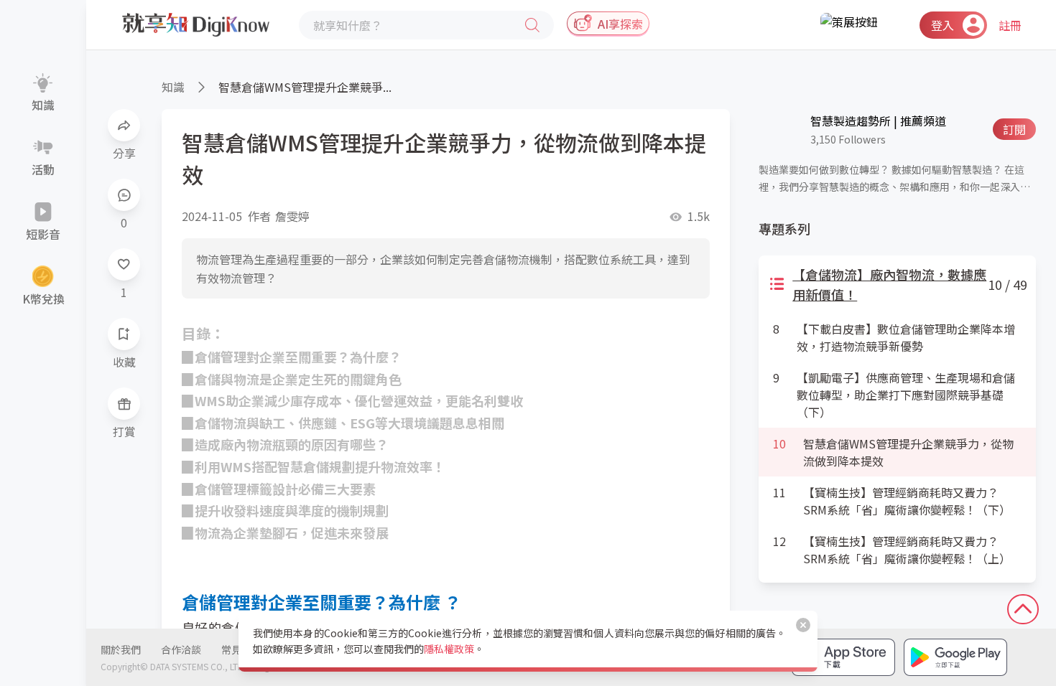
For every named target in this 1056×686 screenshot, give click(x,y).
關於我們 (121, 649)
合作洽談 (181, 649)
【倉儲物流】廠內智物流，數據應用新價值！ (889, 284)
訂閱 (1014, 129)
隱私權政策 (449, 649)
